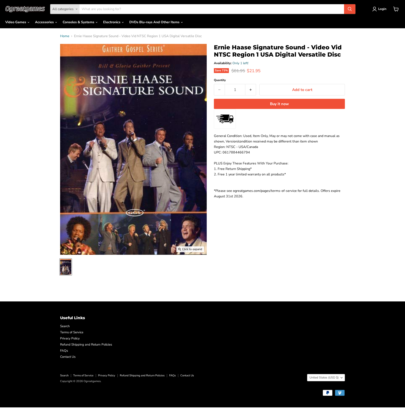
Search (65, 326)
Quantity (220, 80)
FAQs (64, 350)
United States (324, 378)
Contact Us (68, 357)
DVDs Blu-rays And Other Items (154, 22)
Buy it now (279, 103)
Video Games (16, 22)
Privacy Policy (70, 338)
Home (64, 36)
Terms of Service (71, 332)
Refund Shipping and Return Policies (86, 344)
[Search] (349, 9)
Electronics (112, 22)
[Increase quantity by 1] (250, 90)
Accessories (45, 22)
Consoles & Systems (79, 22)
